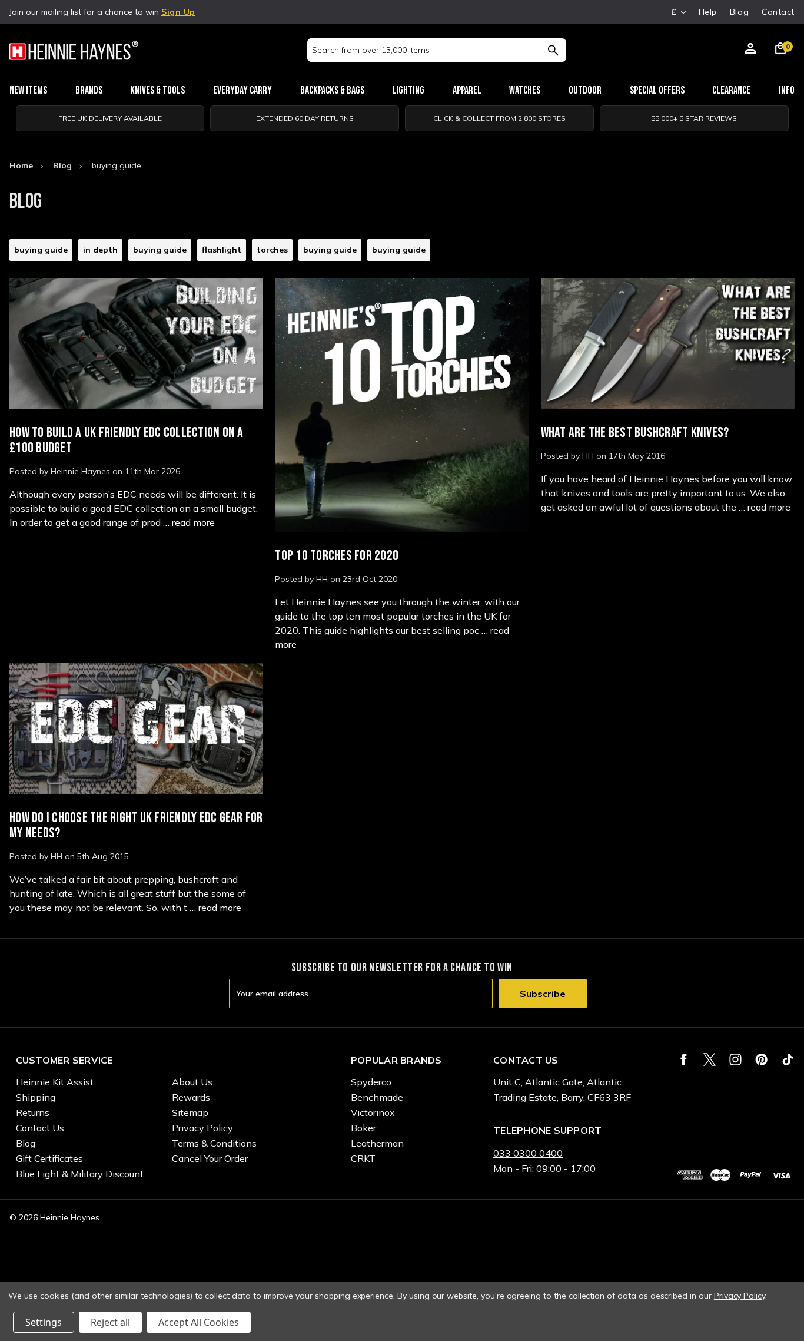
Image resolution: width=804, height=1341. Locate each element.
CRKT (363, 1158)
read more (193, 522)
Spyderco (371, 1082)
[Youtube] (788, 1059)
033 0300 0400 (528, 1153)
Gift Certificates (49, 1158)
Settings (43, 1322)
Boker (363, 1128)
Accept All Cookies (198, 1322)
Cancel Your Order (210, 1158)
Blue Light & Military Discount (80, 1174)
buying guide (41, 249)
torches (272, 249)
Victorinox (373, 1112)
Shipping (35, 1097)
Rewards (191, 1097)
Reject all (110, 1322)
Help (708, 11)
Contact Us (40, 1128)
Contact (778, 11)
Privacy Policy (202, 1128)
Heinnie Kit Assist (55, 1082)
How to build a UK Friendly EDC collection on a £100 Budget (126, 440)
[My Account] (750, 50)
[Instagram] (735, 1059)
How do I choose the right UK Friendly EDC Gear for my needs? (136, 825)
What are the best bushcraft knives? (635, 432)
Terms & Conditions (214, 1143)
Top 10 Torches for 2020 (336, 555)
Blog (739, 11)
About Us (192, 1082)
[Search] (553, 50)
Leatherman (377, 1143)
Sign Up (178, 11)
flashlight (221, 249)
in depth (100, 249)
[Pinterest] (761, 1059)
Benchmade (377, 1097)
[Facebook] (683, 1059)
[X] (709, 1059)
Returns (32, 1112)
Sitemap (190, 1112)
